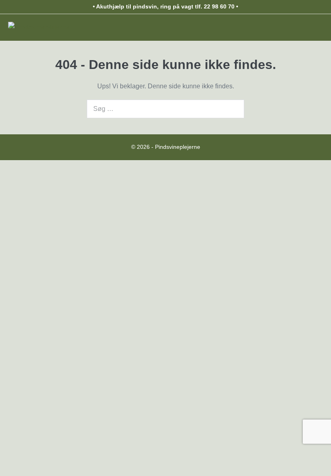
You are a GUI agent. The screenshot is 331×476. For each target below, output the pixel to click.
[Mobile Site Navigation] (319, 27)
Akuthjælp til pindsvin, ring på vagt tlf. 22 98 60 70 (165, 6)
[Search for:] (165, 108)
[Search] (233, 109)
